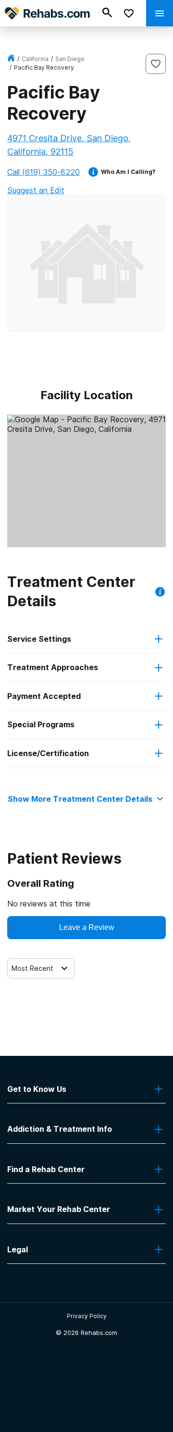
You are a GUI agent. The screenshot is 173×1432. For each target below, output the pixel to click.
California (35, 58)
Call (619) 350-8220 (43, 172)
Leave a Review (86, 927)
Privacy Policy (87, 1316)
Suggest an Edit (35, 190)
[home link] (11, 59)
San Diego (70, 58)
